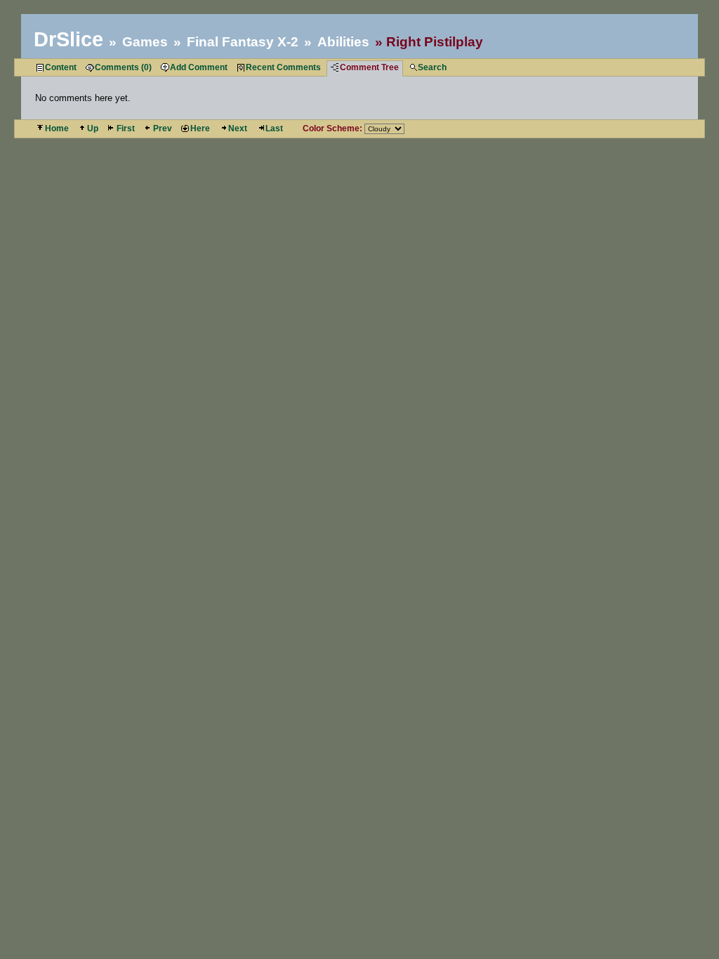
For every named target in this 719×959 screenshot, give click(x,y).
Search (432, 67)
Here (200, 128)
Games (145, 41)
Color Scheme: (332, 128)
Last (274, 128)
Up (92, 128)
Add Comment (198, 67)
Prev (162, 128)
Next (237, 128)
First (126, 128)
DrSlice (68, 39)
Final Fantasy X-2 (242, 41)
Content (61, 67)
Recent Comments (283, 67)
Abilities (343, 41)
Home (57, 128)
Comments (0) (123, 67)
